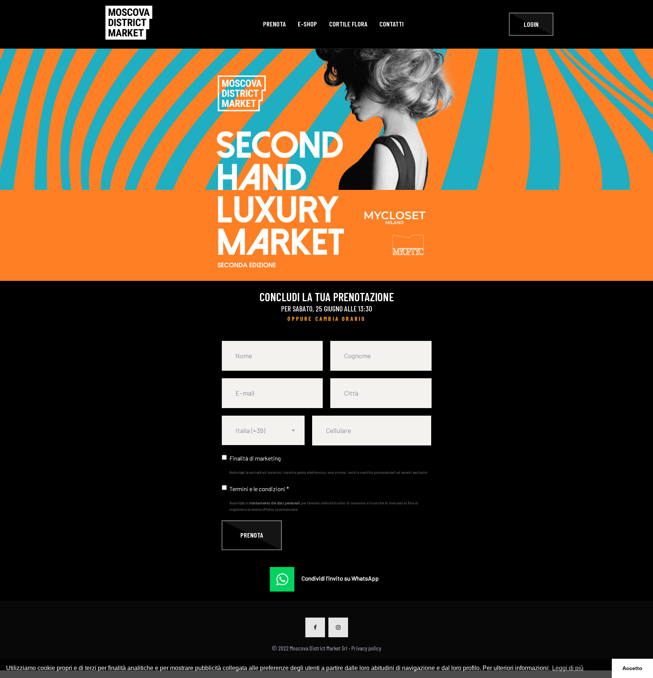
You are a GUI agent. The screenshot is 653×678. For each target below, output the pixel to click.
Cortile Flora (348, 24)
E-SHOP (307, 24)
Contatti (391, 24)
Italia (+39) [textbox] (250, 430)
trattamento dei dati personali (274, 503)
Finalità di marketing (255, 458)
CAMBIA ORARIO (340, 318)
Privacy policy (366, 648)
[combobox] (263, 430)
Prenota (274, 24)
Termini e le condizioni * (259, 488)
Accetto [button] (632, 668)
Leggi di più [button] (567, 668)
